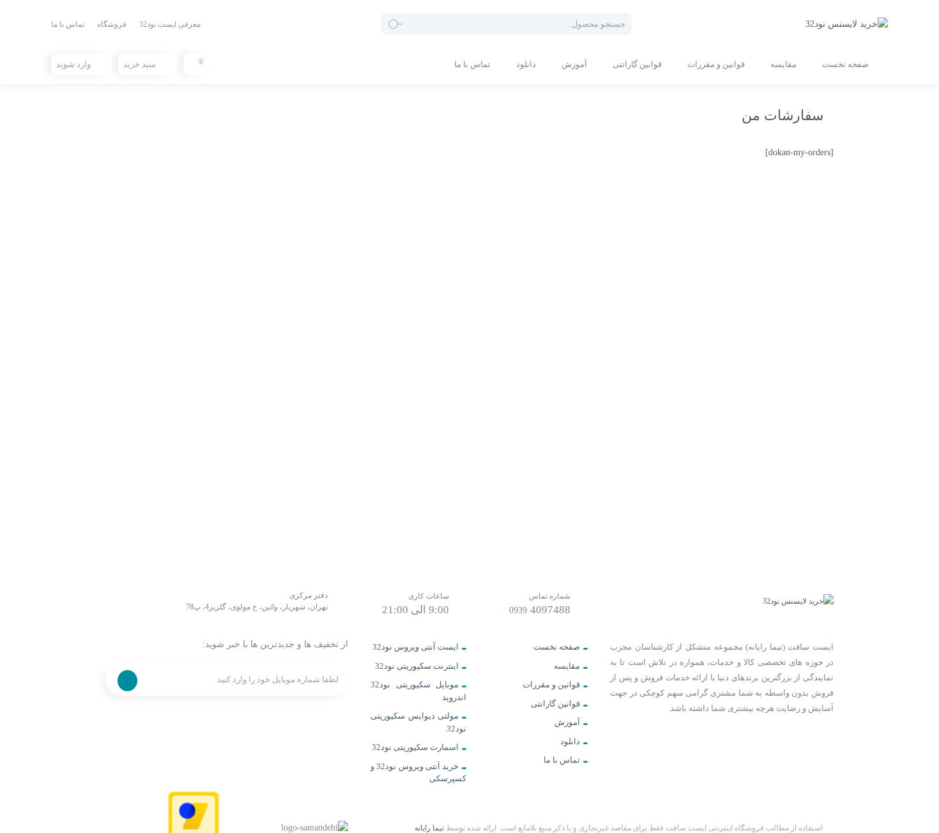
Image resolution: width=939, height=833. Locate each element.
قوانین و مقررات (716, 64)
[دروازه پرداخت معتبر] (193, 827)
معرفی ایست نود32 (170, 24)
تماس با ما (67, 24)
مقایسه (783, 64)
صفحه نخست (845, 64)
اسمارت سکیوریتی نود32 (415, 747)
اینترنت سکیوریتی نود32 (417, 666)
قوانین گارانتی (637, 64)
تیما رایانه (429, 827)
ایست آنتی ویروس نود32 (415, 647)
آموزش (574, 64)
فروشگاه (111, 24)
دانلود (526, 64)
